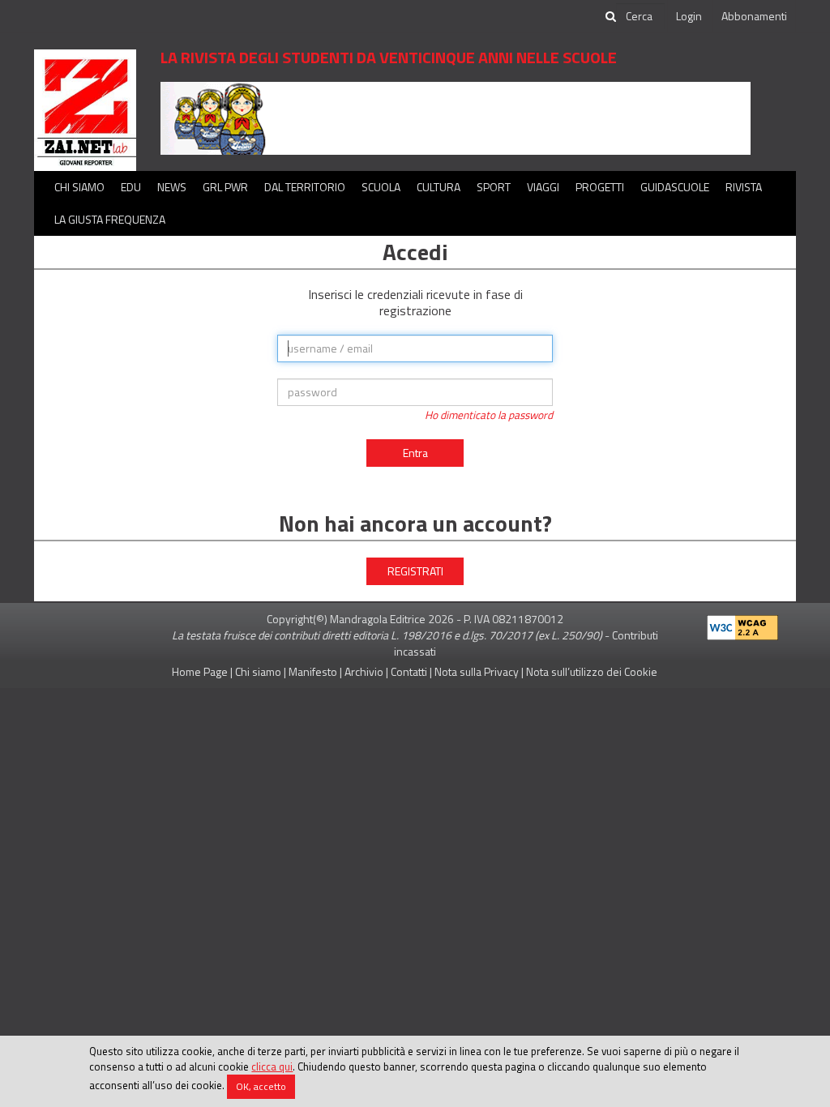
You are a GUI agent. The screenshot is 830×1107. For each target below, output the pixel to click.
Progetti (599, 186)
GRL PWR (225, 186)
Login (689, 15)
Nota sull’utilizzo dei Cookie (591, 671)
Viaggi (543, 186)
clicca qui (272, 1066)
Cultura (438, 186)
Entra (415, 452)
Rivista (743, 186)
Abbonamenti (754, 15)
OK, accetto (261, 1086)
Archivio (363, 671)
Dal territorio (304, 186)
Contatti (409, 671)
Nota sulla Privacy (476, 671)
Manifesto (313, 671)
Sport (494, 186)
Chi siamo (79, 186)
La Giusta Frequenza (109, 219)
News (171, 186)
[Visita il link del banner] (455, 117)
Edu (131, 186)
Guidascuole (674, 186)
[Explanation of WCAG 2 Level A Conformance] (742, 624)
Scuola (381, 186)
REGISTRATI (415, 570)
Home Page (200, 671)
